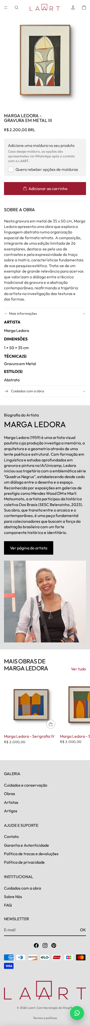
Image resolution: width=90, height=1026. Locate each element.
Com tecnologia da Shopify (54, 1008)
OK (83, 929)
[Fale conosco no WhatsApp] (77, 1013)
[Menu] (6, 7)
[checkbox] (43, 169)
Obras (9, 793)
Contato (11, 836)
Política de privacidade (24, 862)
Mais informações (23, 313)
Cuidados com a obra (27, 391)
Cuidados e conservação (25, 785)
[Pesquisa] (16, 7)
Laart (31, 1008)
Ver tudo (78, 668)
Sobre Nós (13, 896)
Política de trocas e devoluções (31, 853)
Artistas (11, 802)
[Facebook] (36, 945)
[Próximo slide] (80, 714)
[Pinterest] (54, 945)
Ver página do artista (28, 547)
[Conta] (73, 7)
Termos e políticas (45, 1018)
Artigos (10, 811)
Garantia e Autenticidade (26, 845)
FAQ (8, 905)
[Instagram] (45, 945)
